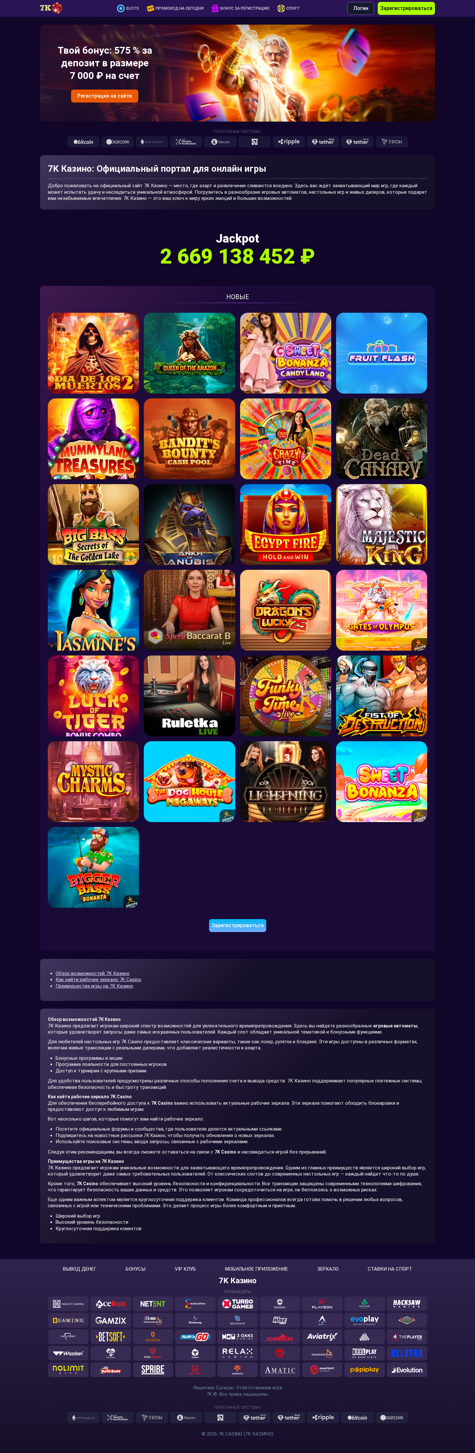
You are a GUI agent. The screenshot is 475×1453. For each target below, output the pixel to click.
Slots (132, 8)
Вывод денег (80, 1269)
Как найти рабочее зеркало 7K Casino (98, 979)
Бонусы (135, 1269)
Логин (360, 8)
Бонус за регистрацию (244, 8)
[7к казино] (54, 8)
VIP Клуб (185, 1269)
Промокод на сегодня (180, 8)
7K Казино (238, 1281)
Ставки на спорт (390, 1269)
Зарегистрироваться (406, 8)
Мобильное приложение (256, 1269)
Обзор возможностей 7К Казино (93, 973)
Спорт (293, 8)
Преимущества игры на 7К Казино (94, 986)
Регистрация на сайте (105, 96)
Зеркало (328, 1269)
